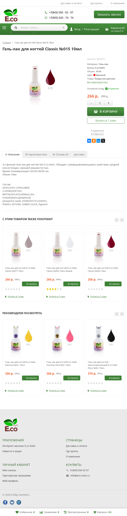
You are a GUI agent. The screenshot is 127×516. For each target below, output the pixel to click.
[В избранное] (38, 289)
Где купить (96, 3)
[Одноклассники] (94, 141)
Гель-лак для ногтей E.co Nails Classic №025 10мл (103, 269)
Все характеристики (97, 82)
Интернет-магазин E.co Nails (18, 445)
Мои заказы (9, 470)
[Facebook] (5, 502)
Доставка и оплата (71, 3)
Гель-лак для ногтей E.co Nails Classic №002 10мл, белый (61, 269)
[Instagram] (18, 502)
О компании (118, 3)
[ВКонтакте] (89, 141)
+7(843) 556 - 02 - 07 (61, 12)
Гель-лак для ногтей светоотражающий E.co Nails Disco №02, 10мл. (102, 365)
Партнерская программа (16, 475)
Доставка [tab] (79, 154)
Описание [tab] (14, 154)
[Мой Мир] (98, 141)
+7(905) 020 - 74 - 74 (61, 18)
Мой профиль (10, 480)
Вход (77, 29)
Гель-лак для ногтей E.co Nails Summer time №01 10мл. (61, 363)
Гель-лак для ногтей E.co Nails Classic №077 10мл (20, 269)
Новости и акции (12, 451)
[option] (22, 264)
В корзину (108, 111)
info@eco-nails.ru (80, 475)
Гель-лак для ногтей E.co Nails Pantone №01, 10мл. (20, 363)
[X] (103, 141)
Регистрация (91, 29)
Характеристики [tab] (37, 154)
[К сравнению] (33, 289)
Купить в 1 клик (106, 120)
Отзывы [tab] (62, 154)
